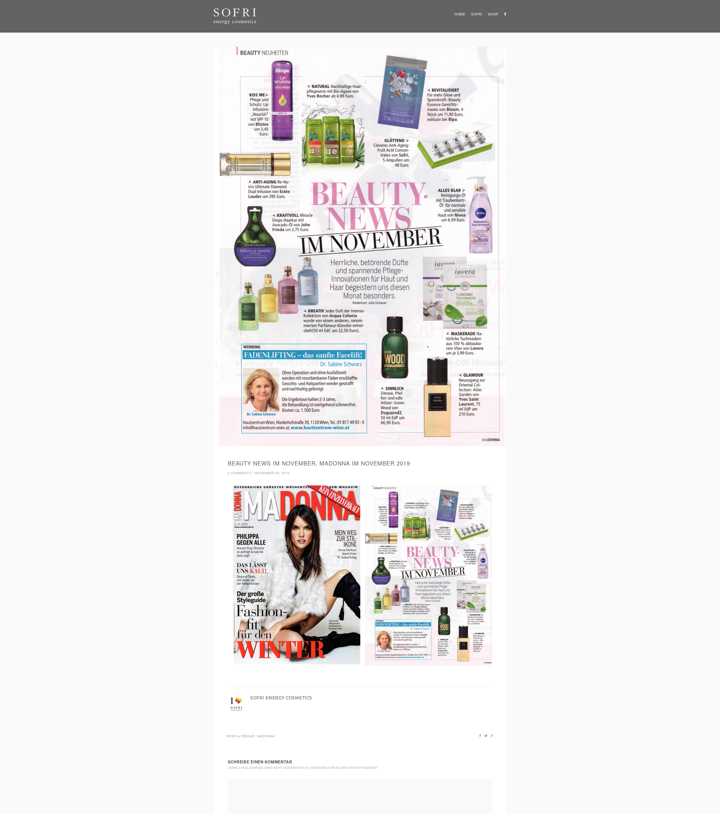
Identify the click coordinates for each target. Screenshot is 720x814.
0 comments (239, 473)
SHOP (493, 14)
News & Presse (240, 736)
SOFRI (476, 14)
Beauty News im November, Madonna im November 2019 (319, 463)
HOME (459, 14)
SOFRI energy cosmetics (281, 697)
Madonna (266, 736)
